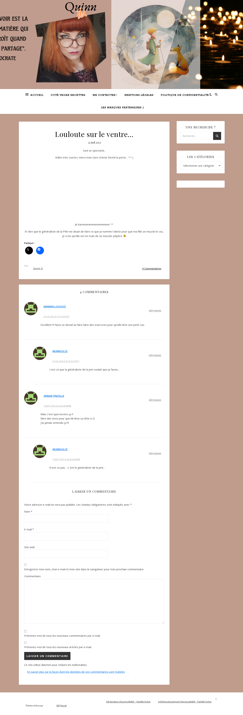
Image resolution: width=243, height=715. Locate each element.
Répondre (155, 310)
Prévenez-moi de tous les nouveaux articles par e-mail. (58, 647)
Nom (28, 511)
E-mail (29, 529)
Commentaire (32, 576)
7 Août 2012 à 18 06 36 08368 (66, 459)
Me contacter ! (105, 95)
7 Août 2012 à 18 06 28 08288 (57, 406)
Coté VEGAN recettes (68, 95)
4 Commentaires (151, 268)
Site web (29, 547)
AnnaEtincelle (54, 396)
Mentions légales (139, 95)
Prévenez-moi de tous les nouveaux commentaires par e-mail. (62, 635)
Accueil (36, 95)
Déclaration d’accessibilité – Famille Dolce (128, 701)
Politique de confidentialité (185, 95)
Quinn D (38, 268)
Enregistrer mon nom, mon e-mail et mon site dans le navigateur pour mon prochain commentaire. (84, 569)
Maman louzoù (55, 306)
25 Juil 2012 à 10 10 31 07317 (65, 361)
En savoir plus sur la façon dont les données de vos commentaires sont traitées (76, 672)
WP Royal (61, 705)
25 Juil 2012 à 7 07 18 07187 (56, 316)
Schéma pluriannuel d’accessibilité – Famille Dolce (185, 701)
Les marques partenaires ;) (122, 107)
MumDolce (60, 351)
